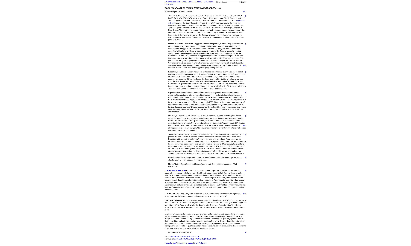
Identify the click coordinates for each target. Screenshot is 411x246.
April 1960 (198, 2)
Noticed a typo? (171, 243)
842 (244, 65)
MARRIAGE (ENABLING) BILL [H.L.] (185, 236)
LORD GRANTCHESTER (175, 171)
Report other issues (185, 243)
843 (244, 125)
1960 (191, 2)
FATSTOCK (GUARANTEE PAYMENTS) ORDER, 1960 (194, 239)
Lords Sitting (169, 4)
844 (244, 194)
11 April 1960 (208, 2)
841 (244, 12)
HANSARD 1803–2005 (172, 2)
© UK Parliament (200, 243)
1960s (184, 2)
